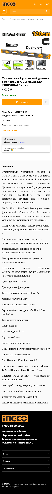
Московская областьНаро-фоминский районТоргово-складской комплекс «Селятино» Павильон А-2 (19, 437)
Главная (5, 19)
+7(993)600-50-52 (13, 426)
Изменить (21, 142)
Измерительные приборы (23, 19)
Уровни (40, 19)
